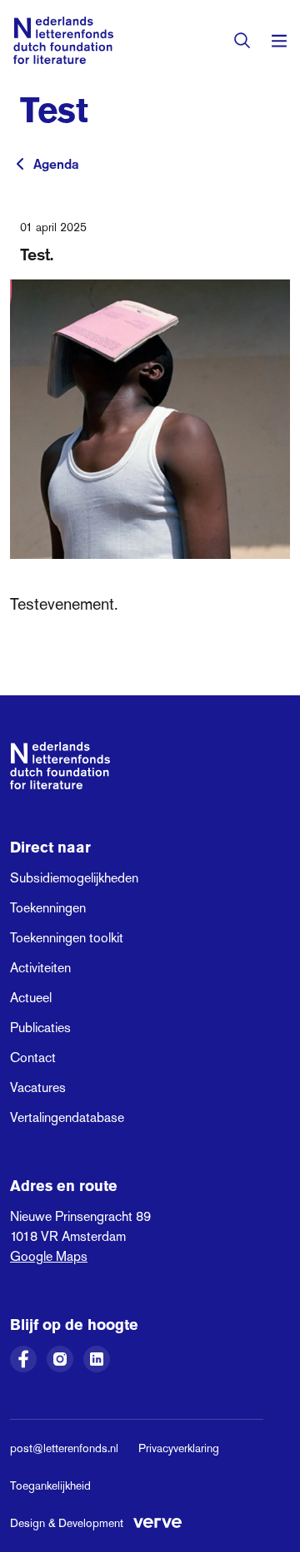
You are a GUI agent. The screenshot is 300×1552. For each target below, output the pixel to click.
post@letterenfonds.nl (64, 1448)
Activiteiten (40, 967)
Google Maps (49, 1256)
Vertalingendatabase (67, 1117)
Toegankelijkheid (50, 1485)
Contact (33, 1057)
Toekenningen (48, 908)
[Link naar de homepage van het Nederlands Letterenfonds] (63, 40)
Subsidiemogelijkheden (74, 878)
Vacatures (38, 1087)
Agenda (56, 164)
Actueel (31, 997)
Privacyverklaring (178, 1448)
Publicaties (40, 1027)
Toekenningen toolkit (66, 938)
